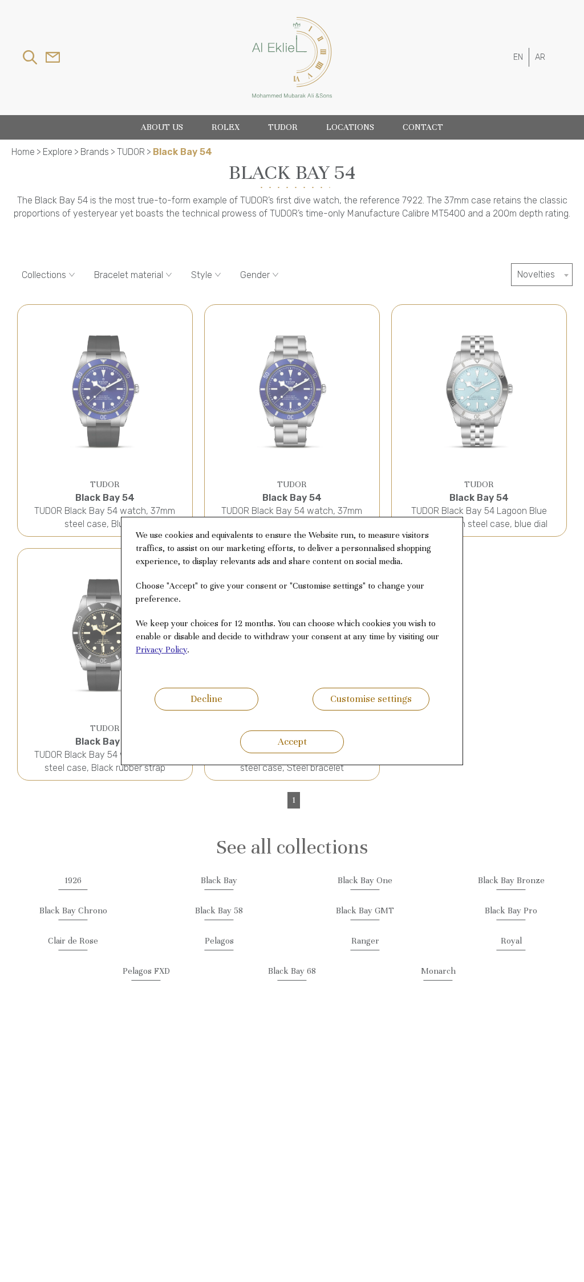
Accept (292, 742)
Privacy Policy (161, 649)
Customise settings (371, 699)
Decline (206, 699)
